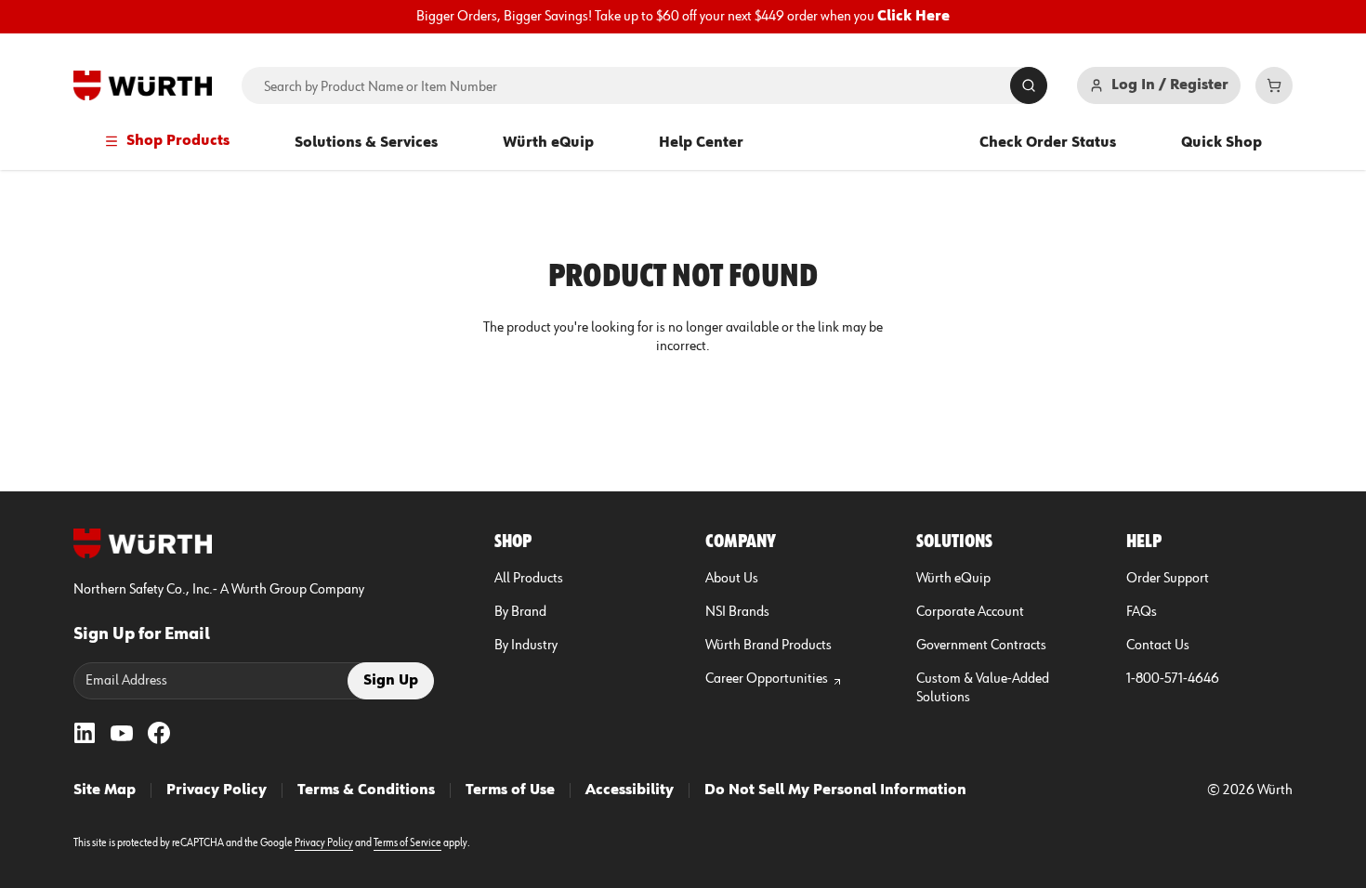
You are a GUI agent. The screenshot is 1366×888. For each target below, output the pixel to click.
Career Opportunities (766, 679)
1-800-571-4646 (1172, 679)
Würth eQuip (548, 143)
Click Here (913, 16)
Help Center (701, 143)
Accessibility (629, 790)
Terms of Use (510, 790)
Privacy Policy (216, 790)
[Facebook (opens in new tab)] (159, 733)
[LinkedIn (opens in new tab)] (84, 733)
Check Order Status (1047, 143)
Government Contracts (981, 645)
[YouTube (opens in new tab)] (122, 733)
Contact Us (1157, 645)
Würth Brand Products (768, 645)
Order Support (1167, 578)
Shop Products (178, 141)
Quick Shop (1221, 143)
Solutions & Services (366, 143)
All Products (528, 578)
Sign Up (390, 680)
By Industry (526, 645)
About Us (731, 578)
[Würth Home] (142, 85)
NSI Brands (737, 612)
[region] (683, 16)
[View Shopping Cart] (1274, 85)
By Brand (520, 612)
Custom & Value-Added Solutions (982, 688)
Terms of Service (407, 843)
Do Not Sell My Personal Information (835, 790)
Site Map (104, 790)
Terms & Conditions (366, 790)
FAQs (1141, 612)
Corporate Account (970, 612)
